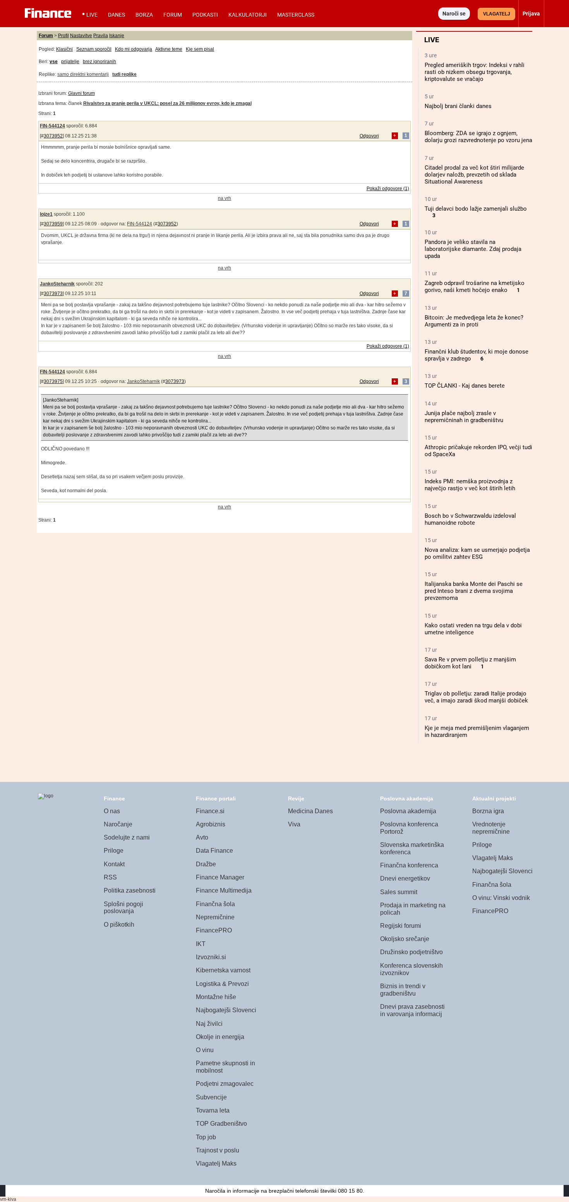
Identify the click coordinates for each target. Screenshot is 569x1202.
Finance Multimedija (224, 890)
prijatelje (70, 61)
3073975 (53, 381)
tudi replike (124, 74)
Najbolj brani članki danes (458, 106)
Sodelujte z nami (127, 837)
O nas (112, 811)
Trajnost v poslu (217, 1150)
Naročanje (118, 824)
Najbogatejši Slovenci (226, 1010)
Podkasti (205, 15)
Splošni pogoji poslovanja (123, 908)
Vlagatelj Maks (216, 1163)
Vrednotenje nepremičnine (491, 828)
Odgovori (369, 136)
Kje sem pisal (200, 49)
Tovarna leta (213, 1110)
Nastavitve (81, 35)
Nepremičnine (215, 917)
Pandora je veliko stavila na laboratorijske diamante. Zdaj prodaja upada (473, 249)
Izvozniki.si (211, 957)
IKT (201, 944)
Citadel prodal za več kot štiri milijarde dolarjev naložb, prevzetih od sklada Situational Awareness (474, 174)
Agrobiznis (210, 824)
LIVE (92, 15)
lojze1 (46, 214)
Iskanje (116, 35)
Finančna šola (215, 904)
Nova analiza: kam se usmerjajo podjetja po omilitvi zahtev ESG (477, 553)
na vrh (224, 198)
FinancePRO (214, 930)
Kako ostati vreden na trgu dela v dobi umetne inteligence (473, 629)
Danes (116, 15)
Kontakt (114, 864)
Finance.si (210, 811)
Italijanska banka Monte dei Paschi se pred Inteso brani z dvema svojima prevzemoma (474, 590)
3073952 (53, 136)
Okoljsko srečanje (404, 939)
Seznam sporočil (93, 49)
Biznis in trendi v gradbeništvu (402, 990)
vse (54, 61)
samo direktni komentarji (83, 74)
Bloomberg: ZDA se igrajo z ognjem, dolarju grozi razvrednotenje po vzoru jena (478, 137)
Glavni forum (81, 93)
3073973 (53, 293)
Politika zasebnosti (130, 890)
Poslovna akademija (408, 811)
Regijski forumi (400, 925)
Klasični (64, 49)
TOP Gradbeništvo (221, 1123)
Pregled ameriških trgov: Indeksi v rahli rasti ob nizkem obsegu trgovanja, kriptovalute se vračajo (474, 72)
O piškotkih (119, 924)
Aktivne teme (168, 49)
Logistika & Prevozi (222, 983)
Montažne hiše (216, 997)
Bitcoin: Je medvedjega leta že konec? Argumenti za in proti (474, 321)
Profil (63, 35)
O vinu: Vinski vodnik (501, 898)
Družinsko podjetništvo (411, 952)
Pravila (100, 35)
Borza (144, 15)
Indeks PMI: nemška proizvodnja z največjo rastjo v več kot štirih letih (470, 485)
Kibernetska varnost (223, 970)
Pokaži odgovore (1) (388, 188)
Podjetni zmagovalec (225, 1083)
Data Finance (214, 850)
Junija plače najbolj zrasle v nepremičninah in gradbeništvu (464, 417)
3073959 (53, 224)
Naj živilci (209, 1023)
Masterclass (295, 15)
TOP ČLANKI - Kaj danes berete (465, 385)
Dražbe (206, 864)
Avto (202, 837)
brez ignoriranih (99, 61)
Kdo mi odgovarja (133, 49)
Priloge (113, 850)
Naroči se (454, 13)
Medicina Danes (310, 811)
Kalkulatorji (247, 15)
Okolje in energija (220, 1037)
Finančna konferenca (409, 865)
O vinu (205, 1050)
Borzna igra (488, 811)
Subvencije (211, 1097)
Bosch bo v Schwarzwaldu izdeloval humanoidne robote (470, 519)
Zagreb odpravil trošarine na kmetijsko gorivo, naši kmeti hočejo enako (474, 287)
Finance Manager (220, 877)
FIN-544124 (52, 126)
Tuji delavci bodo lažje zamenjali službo (476, 208)
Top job (206, 1137)
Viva (294, 824)
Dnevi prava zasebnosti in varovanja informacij (412, 1010)
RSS (110, 877)
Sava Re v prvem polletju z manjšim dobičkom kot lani (470, 663)
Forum (172, 15)
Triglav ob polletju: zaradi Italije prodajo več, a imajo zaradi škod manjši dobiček (476, 697)
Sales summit (398, 892)
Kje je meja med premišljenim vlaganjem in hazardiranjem (477, 731)
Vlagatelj (496, 14)
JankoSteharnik (57, 284)
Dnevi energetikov (405, 878)
